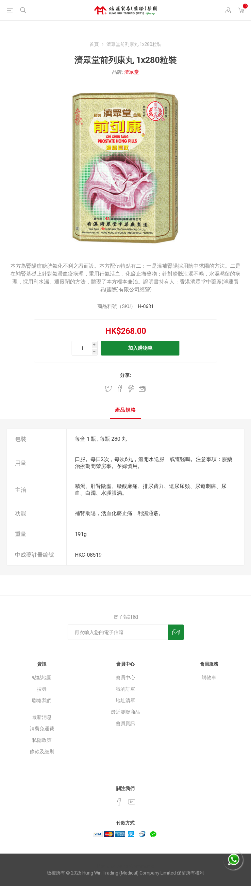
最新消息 (42, 717)
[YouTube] (131, 802)
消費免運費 (42, 729)
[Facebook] (119, 802)
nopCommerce (138, 866)
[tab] (125, 410)
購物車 (209, 678)
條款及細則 (42, 752)
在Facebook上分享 (120, 388)
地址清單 (125, 700)
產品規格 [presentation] (125, 410)
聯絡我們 (42, 700)
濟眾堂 (131, 72)
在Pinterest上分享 (131, 388)
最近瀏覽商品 (125, 712)
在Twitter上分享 (108, 388)
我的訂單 (125, 689)
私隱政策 (42, 740)
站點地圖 (42, 678)
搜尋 (42, 689)
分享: (125, 375)
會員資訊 (125, 723)
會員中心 (125, 678)
